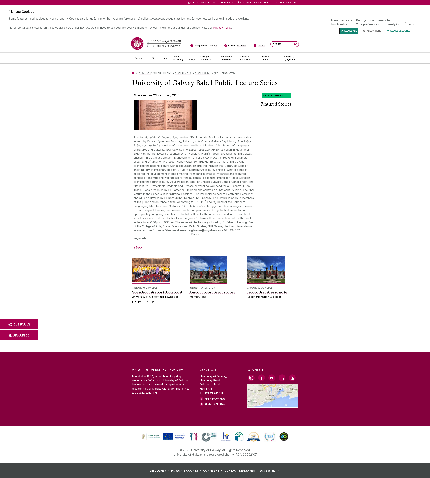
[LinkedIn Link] (282, 377)
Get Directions (214, 399)
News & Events (183, 73)
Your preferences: (367, 24)
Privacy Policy (222, 27)
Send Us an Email (215, 404)
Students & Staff (286, 2)
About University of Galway (155, 73)
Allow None (374, 31)
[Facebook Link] (261, 377)
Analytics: (394, 24)
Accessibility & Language (255, 2)
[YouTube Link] (271, 377)
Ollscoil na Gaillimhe (203, 2)
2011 (216, 73)
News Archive (202, 73)
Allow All (350, 31)
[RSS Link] (292, 377)
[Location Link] (272, 405)
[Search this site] (295, 44)
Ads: (411, 24)
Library (228, 2)
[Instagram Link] (251, 378)
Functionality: (339, 24)
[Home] (133, 73)
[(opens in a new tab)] (164, 439)
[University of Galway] (156, 43)
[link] (163, 437)
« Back (138, 247)
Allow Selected (400, 31)
